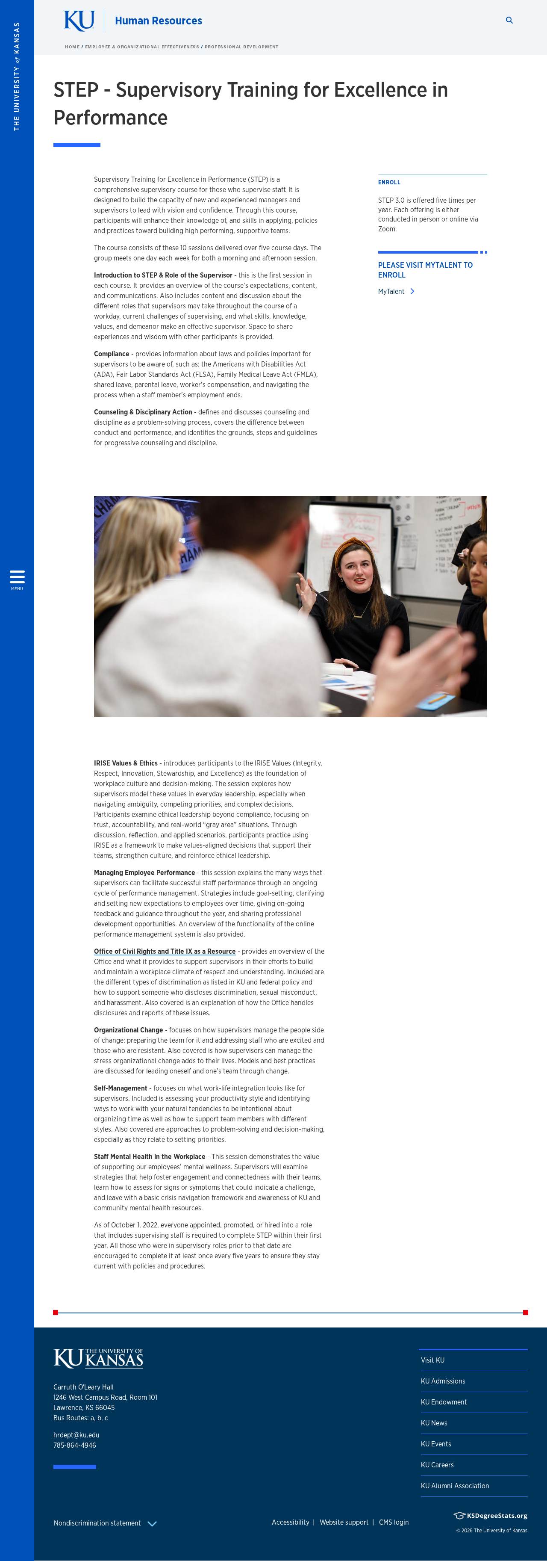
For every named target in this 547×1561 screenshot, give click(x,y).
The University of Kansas (500, 1530)
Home (73, 47)
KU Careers (437, 1464)
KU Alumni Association (455, 1485)
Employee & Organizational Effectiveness (143, 47)
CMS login (394, 1522)
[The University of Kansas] (98, 1364)
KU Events (436, 1444)
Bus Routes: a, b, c (80, 1417)
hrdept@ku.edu (76, 1435)
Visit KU (432, 1360)
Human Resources (158, 20)
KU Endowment (444, 1402)
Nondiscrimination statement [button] (98, 1523)
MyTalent (392, 291)
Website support (344, 1522)
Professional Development (242, 47)
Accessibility (290, 1522)
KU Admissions (443, 1381)
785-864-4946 (74, 1445)
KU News (434, 1423)
